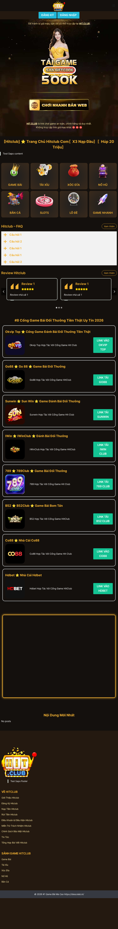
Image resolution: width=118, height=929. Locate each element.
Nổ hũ (5, 876)
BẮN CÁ (15, 212)
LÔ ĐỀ (74, 212)
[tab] (56, 307)
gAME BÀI (15, 184)
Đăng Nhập (68, 15)
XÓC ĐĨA (73, 184)
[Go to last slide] (3, 291)
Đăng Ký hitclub (10, 803)
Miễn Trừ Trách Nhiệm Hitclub (16, 825)
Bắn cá (5, 881)
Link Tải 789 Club (103, 484)
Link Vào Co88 (103, 554)
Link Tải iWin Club (102, 449)
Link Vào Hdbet (103, 588)
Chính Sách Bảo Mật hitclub (16, 831)
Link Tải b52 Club (103, 519)
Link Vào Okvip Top (103, 345)
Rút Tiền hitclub (10, 814)
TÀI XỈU (44, 184)
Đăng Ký (47, 15)
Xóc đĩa (5, 870)
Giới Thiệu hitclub (10, 797)
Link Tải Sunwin (103, 414)
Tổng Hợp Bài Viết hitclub (14, 842)
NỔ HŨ (103, 184)
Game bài (6, 859)
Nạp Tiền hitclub (10, 809)
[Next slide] (114, 291)
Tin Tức (5, 837)
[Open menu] (113, 5)
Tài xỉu (5, 865)
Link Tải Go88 (102, 380)
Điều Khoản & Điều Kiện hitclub (17, 820)
